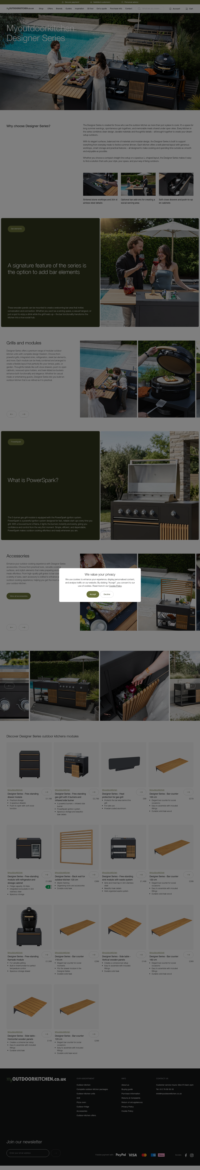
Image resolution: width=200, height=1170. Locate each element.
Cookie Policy (115, 586)
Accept (93, 594)
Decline (107, 594)
